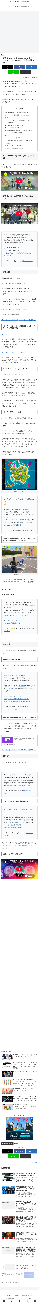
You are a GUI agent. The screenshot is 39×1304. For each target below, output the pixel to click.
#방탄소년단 (29, 253)
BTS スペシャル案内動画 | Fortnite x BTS (17, 115)
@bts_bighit (30, 817)
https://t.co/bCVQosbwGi (14, 699)
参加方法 (7, 117)
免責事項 (28, 1298)
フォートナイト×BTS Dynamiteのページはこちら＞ (18, 320)
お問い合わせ (10, 1298)
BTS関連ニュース (7, 1143)
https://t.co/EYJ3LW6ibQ (15, 825)
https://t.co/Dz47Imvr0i (13, 620)
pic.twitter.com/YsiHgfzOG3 (24, 785)
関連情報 (7, 143)
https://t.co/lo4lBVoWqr (13, 253)
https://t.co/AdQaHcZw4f (12, 623)
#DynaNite (7, 255)
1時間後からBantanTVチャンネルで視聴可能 (19, 140)
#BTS (23, 253)
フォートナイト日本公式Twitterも (16, 146)
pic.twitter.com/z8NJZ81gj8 (12, 525)
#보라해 (12, 785)
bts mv (17, 1143)
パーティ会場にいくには (14, 128)
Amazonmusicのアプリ (13, 138)
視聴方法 (7, 135)
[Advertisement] (19, 32)
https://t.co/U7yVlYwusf (22, 701)
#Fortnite (25, 615)
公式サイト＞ (5, 334)
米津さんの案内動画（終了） (15, 148)
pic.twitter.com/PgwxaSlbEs (13, 827)
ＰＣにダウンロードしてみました (16, 125)
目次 (17, 109)
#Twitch (11, 688)
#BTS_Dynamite (9, 701)
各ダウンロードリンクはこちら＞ (12, 352)
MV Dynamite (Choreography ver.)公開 (16, 112)
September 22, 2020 (28, 530)
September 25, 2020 (10, 709)
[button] (25, 72)
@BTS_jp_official (16, 675)
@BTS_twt (21, 780)
